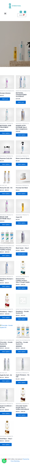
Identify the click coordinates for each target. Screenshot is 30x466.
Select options (6, 133)
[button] (5, 13)
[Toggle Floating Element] (4, 461)
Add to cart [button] (5, 99)
